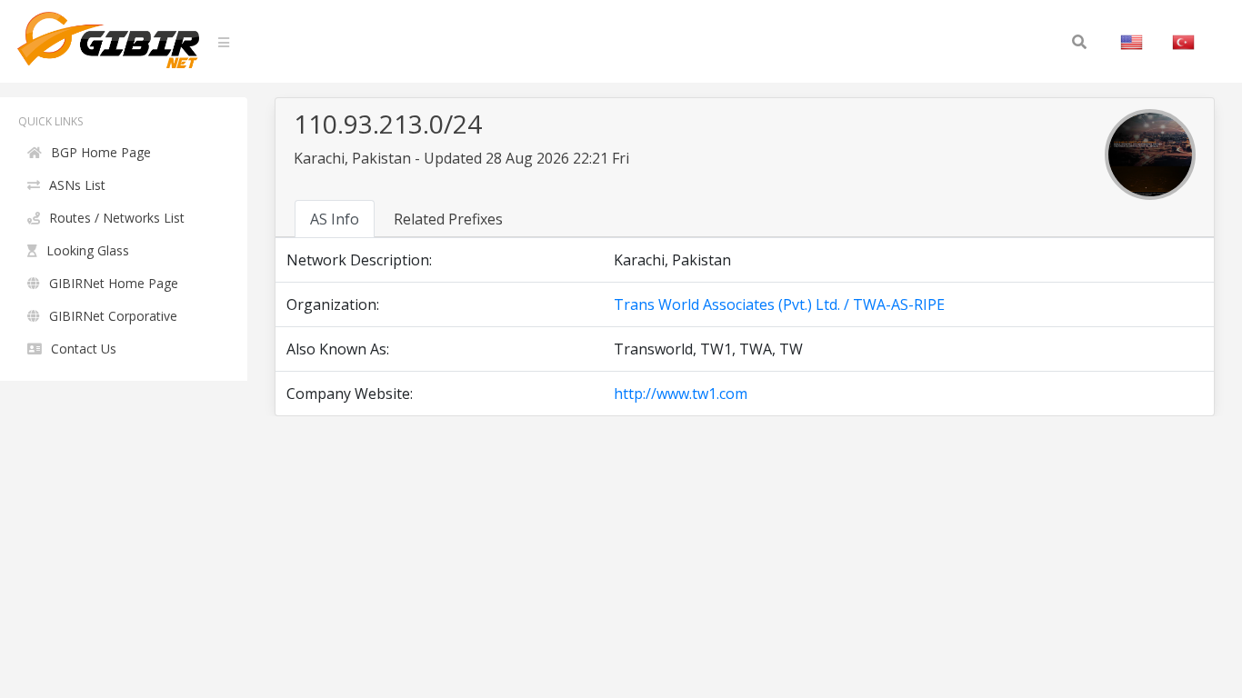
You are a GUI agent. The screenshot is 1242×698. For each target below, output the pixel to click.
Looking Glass (87, 250)
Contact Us (83, 348)
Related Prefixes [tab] (448, 219)
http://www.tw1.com (680, 394)
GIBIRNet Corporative (113, 315)
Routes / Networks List (117, 217)
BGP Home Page (101, 152)
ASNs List (77, 185)
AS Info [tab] (334, 219)
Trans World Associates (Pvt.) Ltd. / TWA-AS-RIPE (779, 304)
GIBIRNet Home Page (113, 283)
